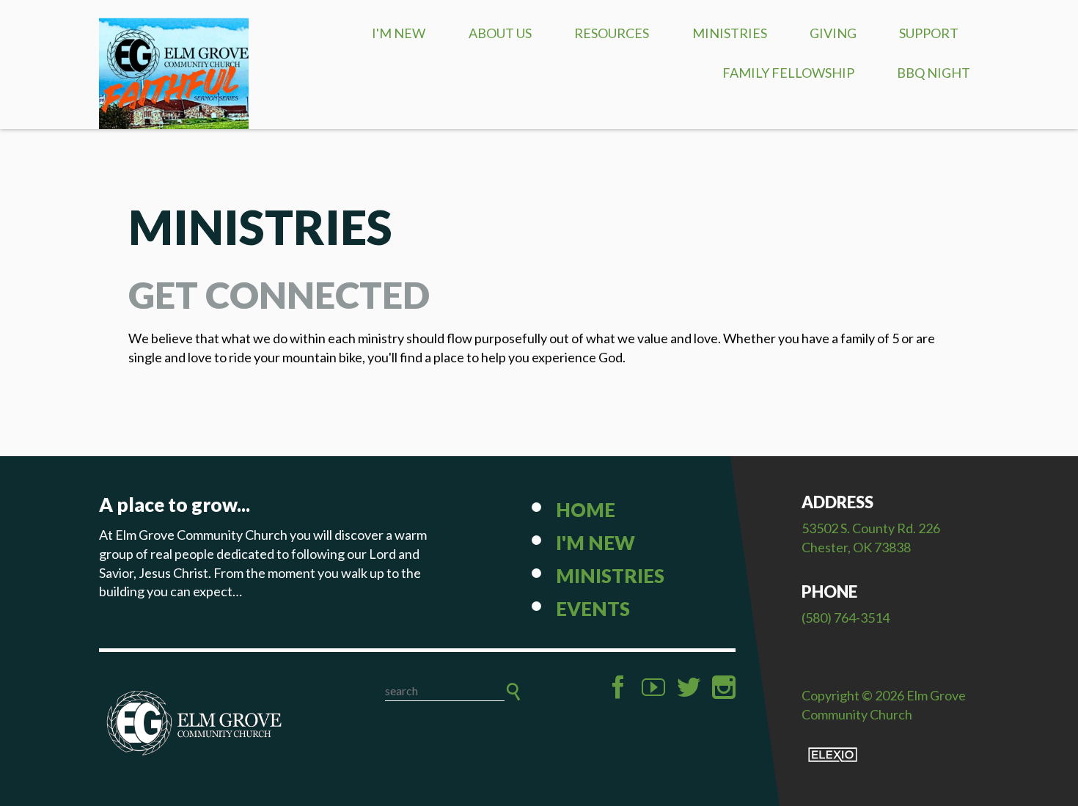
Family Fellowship (788, 73)
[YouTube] (653, 687)
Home (585, 509)
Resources (611, 33)
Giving (833, 33)
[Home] (194, 723)
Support (928, 33)
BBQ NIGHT (933, 73)
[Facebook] (618, 687)
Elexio (833, 754)
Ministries (729, 33)
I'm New (398, 33)
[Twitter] (688, 687)
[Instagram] (724, 687)
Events (593, 608)
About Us (500, 33)
